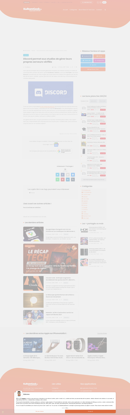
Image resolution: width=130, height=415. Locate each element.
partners (24, 398)
